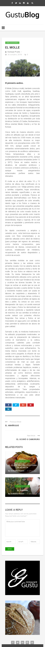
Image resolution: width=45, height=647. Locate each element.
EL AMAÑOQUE (12, 425)
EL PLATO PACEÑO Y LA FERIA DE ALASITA (22, 466)
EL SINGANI (22, 490)
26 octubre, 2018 (15, 54)
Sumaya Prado (14, 52)
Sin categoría (12, 42)
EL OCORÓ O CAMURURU (28, 439)
